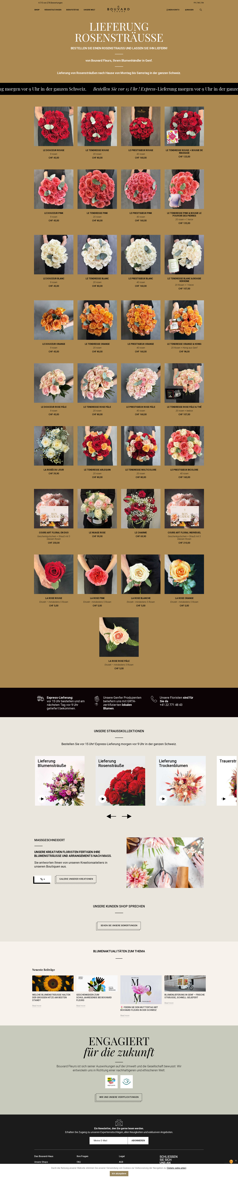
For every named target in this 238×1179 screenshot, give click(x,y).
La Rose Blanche (141, 598)
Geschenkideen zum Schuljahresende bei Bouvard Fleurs (94, 997)
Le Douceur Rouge (53, 150)
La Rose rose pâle (119, 661)
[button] (76, 879)
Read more (36, 1006)
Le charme (141, 532)
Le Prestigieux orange (141, 344)
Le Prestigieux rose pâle (140, 407)
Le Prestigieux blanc (141, 278)
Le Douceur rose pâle (54, 407)
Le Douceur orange (53, 344)
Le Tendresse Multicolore (140, 469)
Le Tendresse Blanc (97, 278)
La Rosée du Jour (54, 469)
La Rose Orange (184, 598)
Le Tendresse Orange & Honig (184, 344)
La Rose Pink (97, 598)
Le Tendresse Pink (97, 213)
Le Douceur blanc (53, 278)
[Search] (201, 10)
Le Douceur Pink (53, 213)
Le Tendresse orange (97, 344)
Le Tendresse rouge (97, 150)
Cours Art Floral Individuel (184, 532)
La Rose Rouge (53, 598)
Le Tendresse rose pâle (97, 407)
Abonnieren (138, 1140)
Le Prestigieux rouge (141, 150)
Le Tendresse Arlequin (97, 469)
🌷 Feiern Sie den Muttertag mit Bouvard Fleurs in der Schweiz (139, 1008)
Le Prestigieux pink (141, 213)
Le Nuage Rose (97, 532)
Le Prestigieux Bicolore (184, 469)
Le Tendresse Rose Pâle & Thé (184, 407)
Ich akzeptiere (119, 1173)
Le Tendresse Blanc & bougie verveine (184, 279)
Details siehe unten (176, 1168)
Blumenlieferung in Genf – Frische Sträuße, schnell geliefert (184, 996)
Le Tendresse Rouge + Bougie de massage (184, 151)
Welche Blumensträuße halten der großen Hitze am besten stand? (51, 997)
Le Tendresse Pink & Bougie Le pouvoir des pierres (184, 214)
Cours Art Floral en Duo (54, 532)
